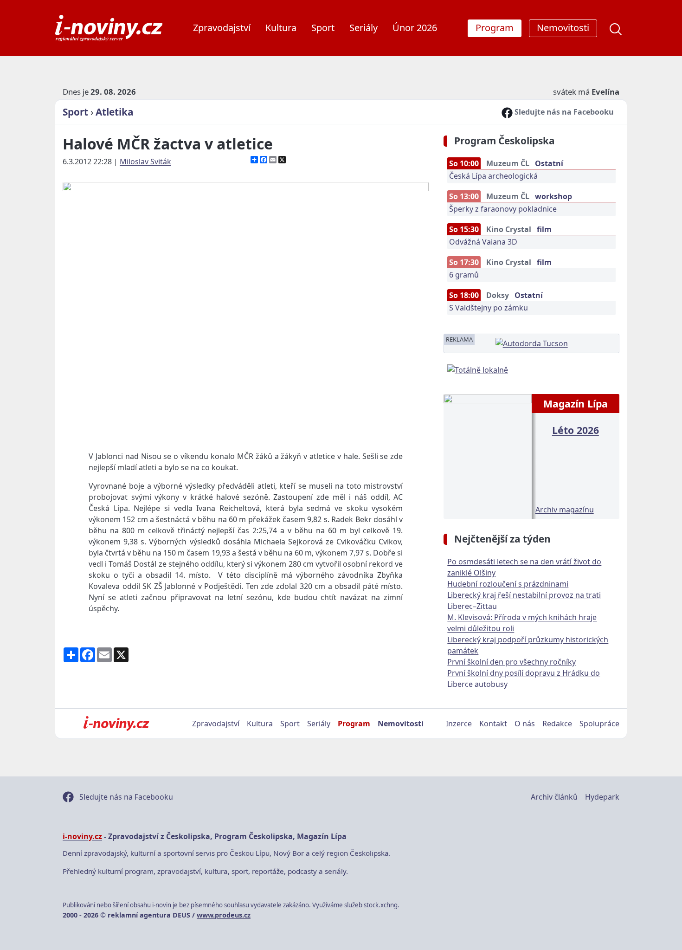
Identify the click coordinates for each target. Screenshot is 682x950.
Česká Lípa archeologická (493, 176)
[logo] (108, 28)
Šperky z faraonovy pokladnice (503, 209)
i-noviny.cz (82, 836)
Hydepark (602, 797)
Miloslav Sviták (145, 161)
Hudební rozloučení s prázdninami (507, 584)
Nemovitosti (401, 723)
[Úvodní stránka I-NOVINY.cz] (116, 723)
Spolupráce (599, 723)
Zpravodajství (222, 27)
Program (354, 723)
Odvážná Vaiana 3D (483, 242)
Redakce (557, 723)
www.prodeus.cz (224, 915)
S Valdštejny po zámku (488, 308)
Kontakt (493, 723)
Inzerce (459, 723)
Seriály (363, 27)
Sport (323, 27)
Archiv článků (554, 797)
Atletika (115, 111)
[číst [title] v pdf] (487, 455)
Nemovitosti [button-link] (563, 27)
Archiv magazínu (564, 509)
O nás (525, 723)
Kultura (280, 27)
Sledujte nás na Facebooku (563, 112)
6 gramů (464, 275)
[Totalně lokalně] (478, 369)
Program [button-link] (495, 27)
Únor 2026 (414, 27)
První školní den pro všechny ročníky (511, 662)
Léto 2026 (575, 430)
